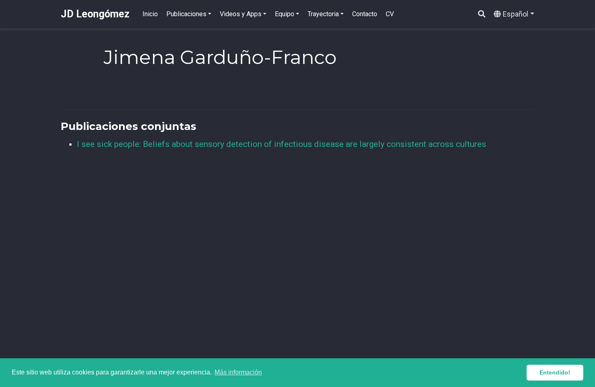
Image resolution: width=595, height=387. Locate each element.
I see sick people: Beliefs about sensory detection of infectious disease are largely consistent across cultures (281, 144)
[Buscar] (481, 14)
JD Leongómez (95, 14)
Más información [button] (238, 372)
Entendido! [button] (555, 372)
